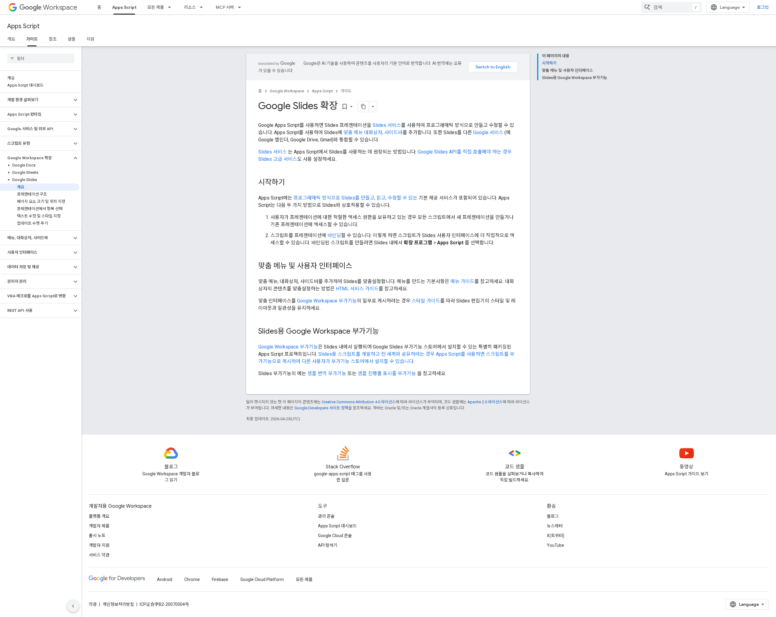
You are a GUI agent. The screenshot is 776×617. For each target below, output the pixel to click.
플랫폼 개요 (99, 516)
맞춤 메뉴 (353, 132)
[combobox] (671, 7)
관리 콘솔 (326, 516)
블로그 (553, 516)
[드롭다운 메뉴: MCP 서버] (241, 7)
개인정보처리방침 (118, 604)
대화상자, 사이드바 (383, 132)
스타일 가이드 (426, 301)
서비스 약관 (99, 555)
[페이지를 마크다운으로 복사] (363, 106)
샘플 (71, 39)
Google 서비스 (488, 132)
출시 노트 (97, 535)
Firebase (220, 579)
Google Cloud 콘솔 (335, 535)
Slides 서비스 (387, 125)
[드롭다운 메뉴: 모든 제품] (171, 7)
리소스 (190, 7)
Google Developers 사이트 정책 (321, 408)
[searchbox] (40, 58)
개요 (11, 39)
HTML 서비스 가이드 (357, 289)
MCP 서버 (225, 7)
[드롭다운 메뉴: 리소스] (203, 7)
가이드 (32, 39)
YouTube (555, 545)
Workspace (60, 7)
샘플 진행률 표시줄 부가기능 (387, 373)
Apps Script (124, 7)
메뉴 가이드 (462, 281)
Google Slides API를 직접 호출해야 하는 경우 (465, 152)
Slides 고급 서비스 (277, 159)
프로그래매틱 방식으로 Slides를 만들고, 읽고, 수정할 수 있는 (355, 198)
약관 (93, 604)
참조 (53, 39)
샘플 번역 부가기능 (326, 373)
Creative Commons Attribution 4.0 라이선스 (359, 402)
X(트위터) (555, 535)
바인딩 (334, 235)
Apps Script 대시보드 (337, 525)
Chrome (192, 579)
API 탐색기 (327, 545)
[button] (36, 100)
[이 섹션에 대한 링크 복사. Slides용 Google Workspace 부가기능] (385, 331)
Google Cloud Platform (262, 579)
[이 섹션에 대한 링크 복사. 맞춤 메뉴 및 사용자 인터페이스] (358, 266)
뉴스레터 (555, 525)
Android (164, 579)
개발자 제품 (99, 525)
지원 (90, 39)
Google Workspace (287, 91)
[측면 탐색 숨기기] (73, 606)
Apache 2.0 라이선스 (485, 402)
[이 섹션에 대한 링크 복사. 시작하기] (291, 182)
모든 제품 (155, 7)
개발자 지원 (99, 545)
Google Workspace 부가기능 (327, 301)
